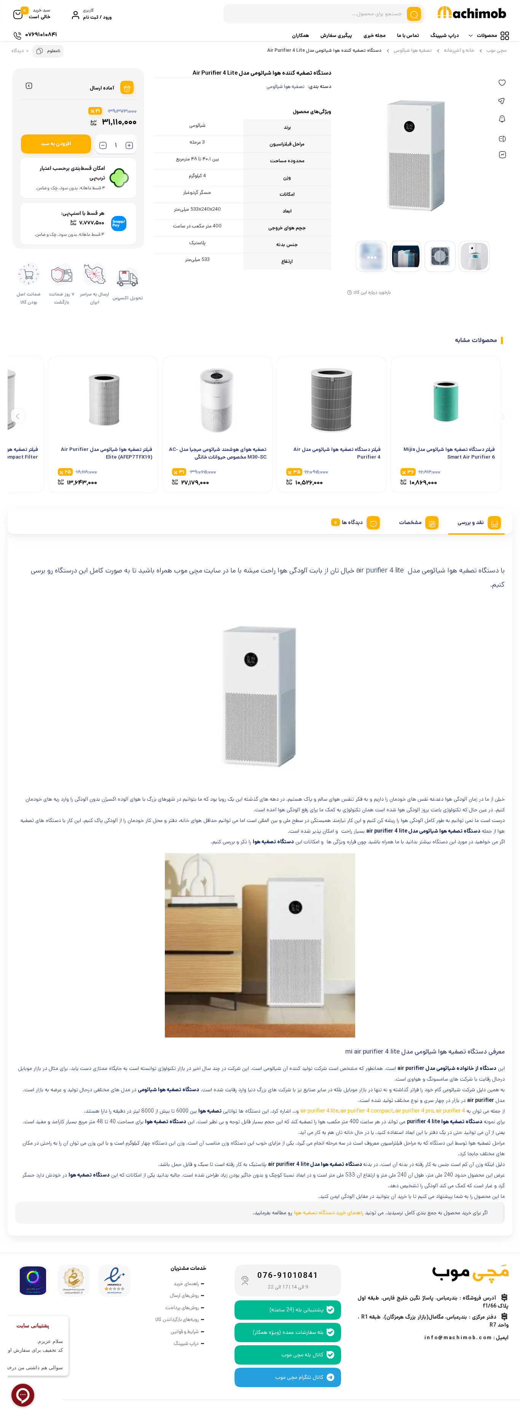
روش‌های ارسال (184, 1295)
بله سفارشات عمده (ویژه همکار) (288, 1332)
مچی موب (497, 50)
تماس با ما (408, 35)
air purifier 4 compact (366, 1111)
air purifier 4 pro (414, 1111)
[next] (17, 415)
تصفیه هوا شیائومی (413, 50)
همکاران (300, 35)
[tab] (476, 521)
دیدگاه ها (352, 522)
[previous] (502, 415)
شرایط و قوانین (185, 1331)
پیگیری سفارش (336, 35)
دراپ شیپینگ (445, 35)
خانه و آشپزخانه (459, 50)
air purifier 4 (450, 1111)
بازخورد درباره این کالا (372, 292)
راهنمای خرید (186, 1283)
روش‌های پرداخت (182, 1307)
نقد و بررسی (471, 522)
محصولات (487, 35)
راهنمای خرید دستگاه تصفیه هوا (329, 1213)
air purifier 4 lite (319, 1111)
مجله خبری (375, 35)
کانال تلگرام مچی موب (299, 1377)
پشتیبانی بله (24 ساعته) (297, 1310)
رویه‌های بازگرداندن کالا (177, 1319)
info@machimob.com (458, 1337)
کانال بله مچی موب (302, 1355)
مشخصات (410, 522)
